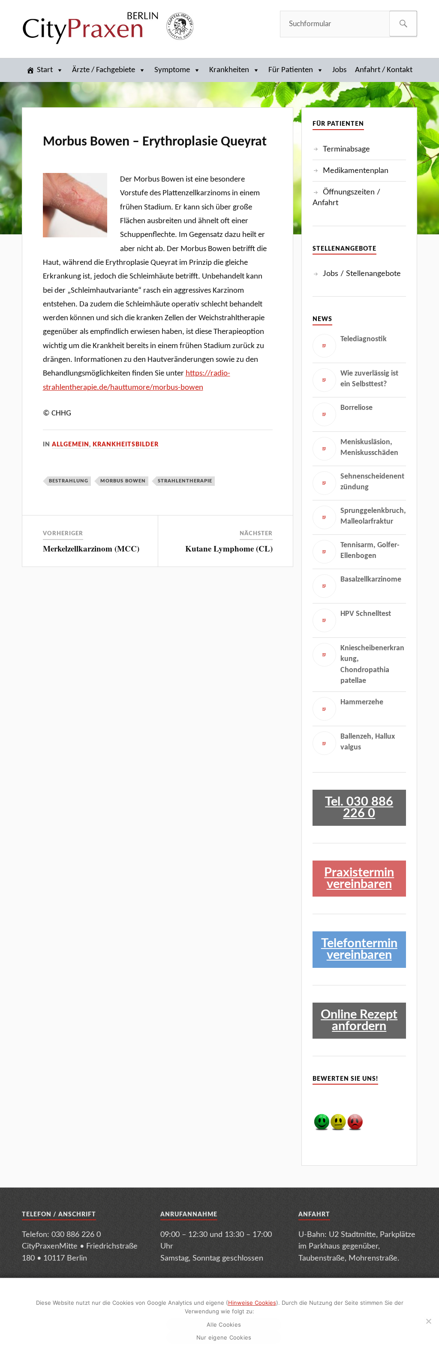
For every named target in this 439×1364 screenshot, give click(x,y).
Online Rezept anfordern (359, 1021)
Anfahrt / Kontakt (383, 70)
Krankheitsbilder (126, 445)
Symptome (172, 70)
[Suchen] (403, 23)
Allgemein (70, 445)
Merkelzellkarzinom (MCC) (91, 548)
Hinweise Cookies (252, 1302)
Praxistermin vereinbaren (359, 879)
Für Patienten (290, 70)
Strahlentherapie (185, 481)
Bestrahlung (68, 481)
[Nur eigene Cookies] (428, 1321)
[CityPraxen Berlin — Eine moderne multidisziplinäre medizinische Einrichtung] (107, 27)
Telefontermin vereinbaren (359, 949)
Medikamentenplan (355, 171)
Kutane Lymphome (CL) (229, 548)
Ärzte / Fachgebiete (103, 70)
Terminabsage (346, 149)
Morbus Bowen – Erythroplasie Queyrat (155, 142)
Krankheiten (229, 70)
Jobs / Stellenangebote (362, 274)
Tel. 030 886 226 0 (359, 808)
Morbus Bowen (123, 481)
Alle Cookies (224, 1324)
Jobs (339, 70)
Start (45, 70)
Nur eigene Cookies (224, 1337)
